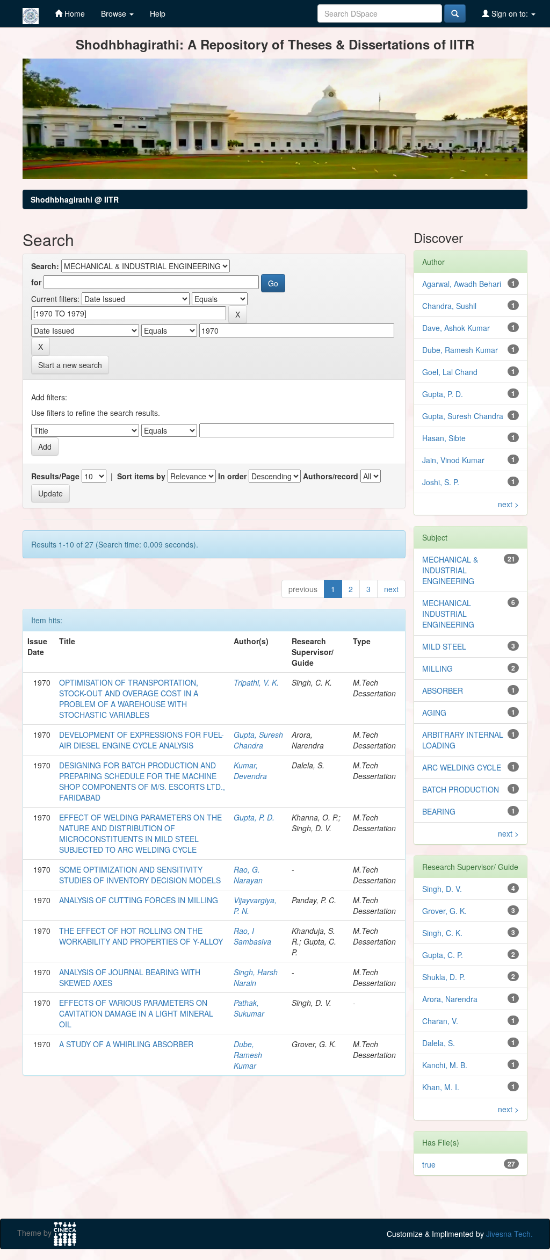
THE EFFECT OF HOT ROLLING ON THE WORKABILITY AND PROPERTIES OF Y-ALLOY (141, 936)
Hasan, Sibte (444, 438)
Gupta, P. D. (254, 817)
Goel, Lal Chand (449, 371)
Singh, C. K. (442, 932)
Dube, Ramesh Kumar (248, 1055)
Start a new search (70, 364)
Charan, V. (440, 1021)
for (36, 282)
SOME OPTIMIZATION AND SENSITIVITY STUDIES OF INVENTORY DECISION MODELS (140, 874)
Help (157, 13)
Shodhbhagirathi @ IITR (75, 199)
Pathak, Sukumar (249, 1008)
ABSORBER (442, 690)
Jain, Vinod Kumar (453, 460)
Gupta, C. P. (442, 954)
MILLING (437, 668)
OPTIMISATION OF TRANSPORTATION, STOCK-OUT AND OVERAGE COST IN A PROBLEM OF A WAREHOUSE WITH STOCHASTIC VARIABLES (128, 698)
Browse (114, 13)
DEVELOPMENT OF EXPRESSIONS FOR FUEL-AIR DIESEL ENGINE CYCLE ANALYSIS (141, 740)
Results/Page (55, 476)
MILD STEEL (444, 646)
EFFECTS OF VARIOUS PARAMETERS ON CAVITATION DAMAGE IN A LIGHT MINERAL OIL (136, 1013)
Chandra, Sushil (449, 305)
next (391, 589)
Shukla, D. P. (443, 976)
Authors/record (330, 476)
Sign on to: (509, 13)
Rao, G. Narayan (248, 874)
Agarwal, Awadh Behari (461, 283)
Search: (45, 266)
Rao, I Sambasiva (252, 936)
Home (73, 13)
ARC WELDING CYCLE (461, 767)
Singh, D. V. (442, 888)
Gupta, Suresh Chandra (258, 740)
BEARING (438, 811)
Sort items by (141, 476)
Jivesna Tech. (509, 1233)
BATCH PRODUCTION (460, 789)
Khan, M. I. (440, 1087)
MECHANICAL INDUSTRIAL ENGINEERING (448, 613)
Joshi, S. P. (440, 482)
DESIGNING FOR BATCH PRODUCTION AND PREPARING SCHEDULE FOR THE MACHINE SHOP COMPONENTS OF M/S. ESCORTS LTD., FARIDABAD (142, 781)
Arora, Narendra (449, 998)
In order (232, 476)
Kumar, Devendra (250, 770)
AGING (434, 712)
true (429, 1164)
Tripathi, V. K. (256, 682)
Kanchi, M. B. (444, 1065)
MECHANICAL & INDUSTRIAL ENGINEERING (450, 570)
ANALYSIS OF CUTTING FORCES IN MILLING (138, 900)
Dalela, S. (438, 1043)
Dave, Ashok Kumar (456, 327)
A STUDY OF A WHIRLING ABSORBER (126, 1044)
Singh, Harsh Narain (256, 977)
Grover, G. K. (444, 910)
